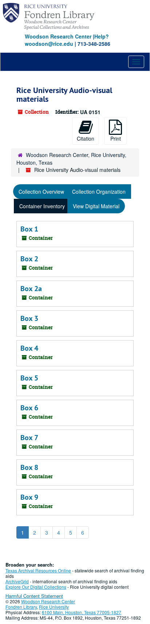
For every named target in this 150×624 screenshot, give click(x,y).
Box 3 (29, 318)
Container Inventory (42, 206)
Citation (85, 138)
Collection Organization (99, 191)
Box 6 (29, 407)
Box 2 (29, 258)
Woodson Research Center (58, 36)
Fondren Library (21, 607)
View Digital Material (96, 206)
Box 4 (29, 348)
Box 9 (29, 497)
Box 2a (31, 288)
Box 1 (29, 229)
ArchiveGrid (17, 581)
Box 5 (29, 378)
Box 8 (29, 467)
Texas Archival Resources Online (38, 570)
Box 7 (29, 437)
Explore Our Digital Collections (35, 587)
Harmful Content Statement (34, 595)
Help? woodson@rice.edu (67, 40)
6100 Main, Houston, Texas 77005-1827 (81, 612)
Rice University (54, 607)
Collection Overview (41, 191)
